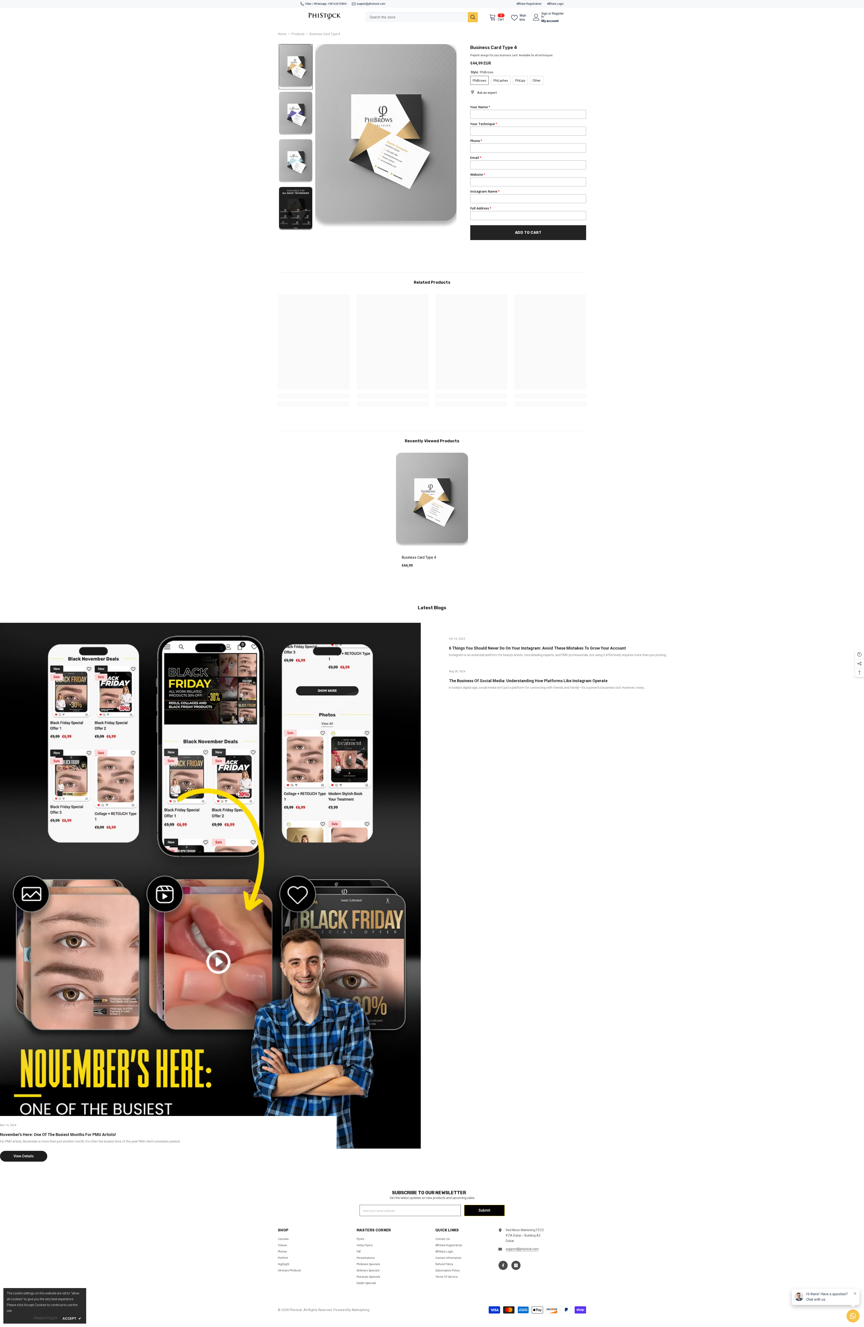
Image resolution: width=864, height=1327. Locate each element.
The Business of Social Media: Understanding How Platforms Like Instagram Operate (528, 680)
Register (558, 13)
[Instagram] (516, 1265)
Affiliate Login (555, 3)
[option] (432, 513)
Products (298, 34)
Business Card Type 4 (419, 557)
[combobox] (417, 17)
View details (24, 1156)
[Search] (422, 17)
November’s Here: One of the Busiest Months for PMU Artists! (58, 1134)
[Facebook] (503, 1265)
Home (282, 34)
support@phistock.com (371, 3)
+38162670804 (337, 3)
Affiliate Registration (529, 3)
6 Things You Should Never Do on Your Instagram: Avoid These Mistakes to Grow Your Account (537, 648)
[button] (296, 66)
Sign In (544, 15)
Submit (484, 1210)
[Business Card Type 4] (432, 501)
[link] (314, 395)
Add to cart (528, 232)
